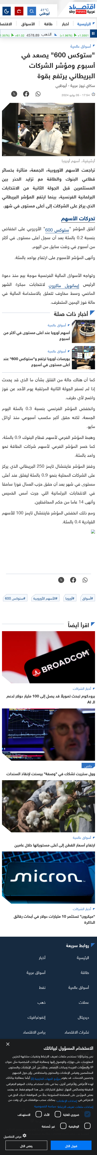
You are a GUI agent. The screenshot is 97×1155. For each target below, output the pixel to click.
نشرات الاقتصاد (76, 1031)
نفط (42, 986)
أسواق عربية (36, 971)
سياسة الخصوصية (45, 1105)
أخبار (42, 957)
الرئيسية (84, 23)
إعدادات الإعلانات (67, 1100)
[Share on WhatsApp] (38, 94)
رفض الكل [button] (26, 1145)
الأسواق (28, 23)
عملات (84, 1001)
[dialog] (48, 1097)
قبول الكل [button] (71, 1145)
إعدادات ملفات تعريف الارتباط (75, 1106)
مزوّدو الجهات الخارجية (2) (46, 1077)
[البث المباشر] (19, 11)
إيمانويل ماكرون (64, 285)
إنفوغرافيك (37, 1016)
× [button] (8, 1044)
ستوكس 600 (57, 229)
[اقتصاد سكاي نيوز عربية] (77, 9)
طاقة (85, 971)
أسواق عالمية (78, 986)
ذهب (42, 1001)
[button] (44, 11)
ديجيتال (83, 1016)
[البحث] (31, 11)
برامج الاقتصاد (34, 1031)
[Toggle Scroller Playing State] (93, 34)
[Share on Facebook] (26, 94)
